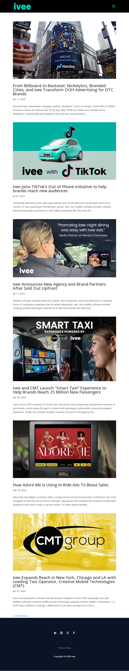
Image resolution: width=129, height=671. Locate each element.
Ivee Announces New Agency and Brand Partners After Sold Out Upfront (59, 286)
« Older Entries (20, 615)
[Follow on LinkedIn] (55, 632)
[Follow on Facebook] (73, 632)
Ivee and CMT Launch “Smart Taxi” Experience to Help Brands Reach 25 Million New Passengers (59, 390)
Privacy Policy (64, 648)
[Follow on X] (67, 632)
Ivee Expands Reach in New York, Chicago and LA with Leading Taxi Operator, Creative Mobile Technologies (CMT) (64, 581)
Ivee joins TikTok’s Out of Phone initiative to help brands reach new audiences (60, 188)
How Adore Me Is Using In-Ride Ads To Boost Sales (60, 485)
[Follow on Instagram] (61, 632)
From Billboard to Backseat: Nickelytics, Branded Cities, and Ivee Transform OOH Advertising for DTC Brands (63, 90)
